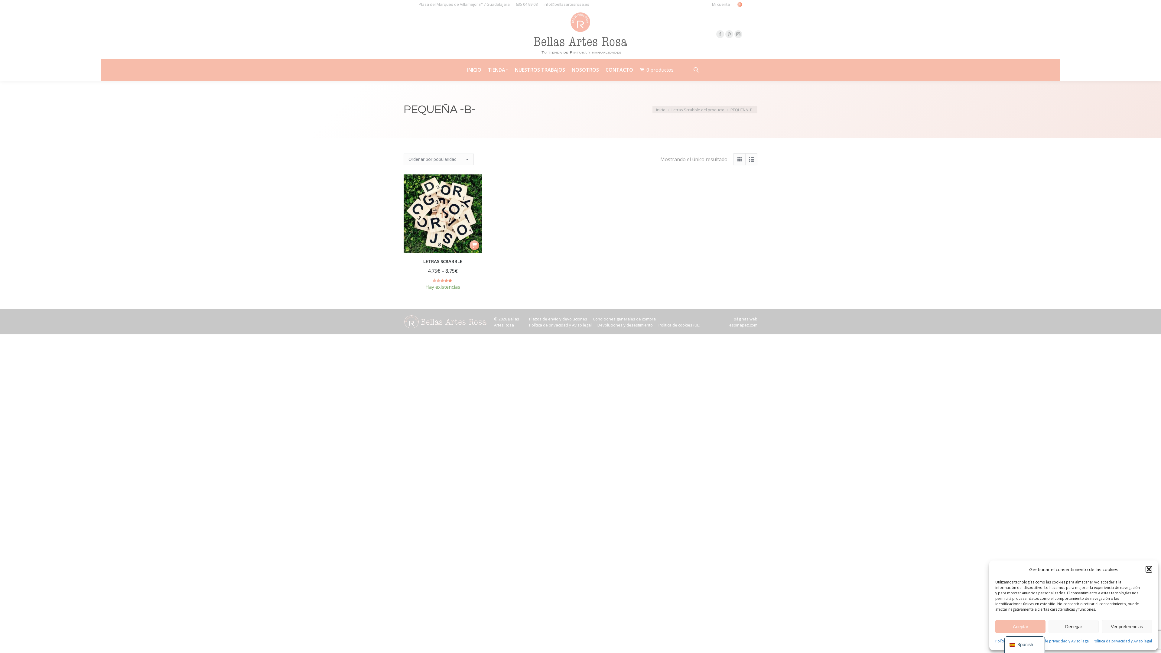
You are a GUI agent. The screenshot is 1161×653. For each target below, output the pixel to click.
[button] (1149, 569)
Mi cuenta (721, 4)
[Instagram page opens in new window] (738, 34)
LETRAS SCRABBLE (442, 261)
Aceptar (1020, 626)
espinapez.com (743, 325)
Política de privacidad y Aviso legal (1060, 641)
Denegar (1073, 626)
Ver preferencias (1127, 626)
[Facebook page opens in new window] (720, 34)
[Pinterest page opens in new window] (729, 34)
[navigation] (1024, 644)
